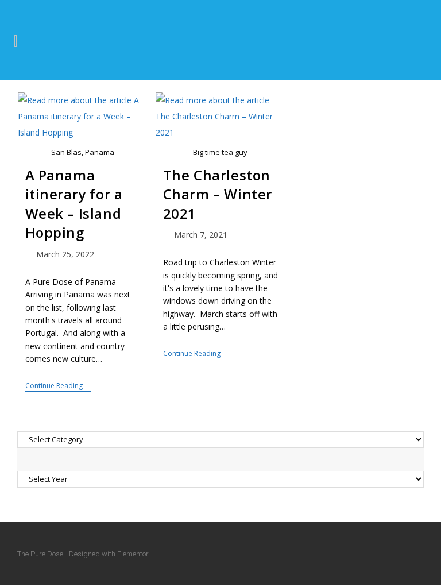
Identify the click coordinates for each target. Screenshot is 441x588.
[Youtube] (418, 553)
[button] (421, 40)
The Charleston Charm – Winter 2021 (217, 194)
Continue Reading (58, 386)
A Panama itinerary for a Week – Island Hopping (74, 203)
